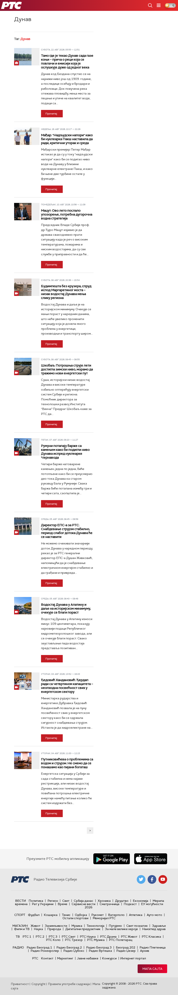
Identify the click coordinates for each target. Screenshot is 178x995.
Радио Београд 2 (69, 947)
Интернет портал (133, 958)
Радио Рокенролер (45, 951)
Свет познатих (137, 926)
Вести (20, 901)
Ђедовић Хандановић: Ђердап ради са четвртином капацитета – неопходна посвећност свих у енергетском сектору (67, 686)
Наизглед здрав (154, 929)
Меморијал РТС (104, 918)
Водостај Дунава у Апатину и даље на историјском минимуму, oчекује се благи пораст (66, 608)
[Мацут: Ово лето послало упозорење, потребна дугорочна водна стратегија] (22, 211)
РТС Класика (151, 937)
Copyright (38, 984)
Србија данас (83, 901)
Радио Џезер (126, 951)
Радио (18, 947)
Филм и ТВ (22, 929)
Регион (53, 901)
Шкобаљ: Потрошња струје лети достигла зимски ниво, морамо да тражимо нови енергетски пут (67, 369)
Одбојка (81, 915)
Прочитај (51, 113)
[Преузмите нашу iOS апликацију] (150, 858)
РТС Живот (129, 937)
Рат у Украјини (42, 904)
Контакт (47, 958)
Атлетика (135, 915)
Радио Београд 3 (99, 947)
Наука (38, 929)
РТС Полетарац (120, 940)
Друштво (122, 901)
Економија (140, 901)
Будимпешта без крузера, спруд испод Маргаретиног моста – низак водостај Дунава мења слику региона (66, 292)
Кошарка (51, 915)
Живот (35, 926)
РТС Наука (88, 937)
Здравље (159, 926)
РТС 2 (40, 937)
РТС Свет (69, 937)
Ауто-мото (154, 915)
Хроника (104, 901)
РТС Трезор (74, 940)
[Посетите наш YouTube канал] (162, 879)
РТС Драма (108, 937)
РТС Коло (53, 940)
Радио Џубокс (73, 951)
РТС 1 (27, 937)
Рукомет (97, 915)
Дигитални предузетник (83, 929)
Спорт (19, 915)
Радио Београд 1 (39, 947)
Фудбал (34, 915)
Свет (65, 901)
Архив (144, 951)
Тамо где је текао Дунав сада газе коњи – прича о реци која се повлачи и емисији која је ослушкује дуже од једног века (67, 61)
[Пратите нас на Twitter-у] (141, 879)
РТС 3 (53, 937)
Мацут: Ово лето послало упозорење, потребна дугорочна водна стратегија (66, 214)
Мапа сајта (152, 969)
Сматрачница (109, 904)
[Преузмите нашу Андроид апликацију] (111, 858)
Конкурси (109, 958)
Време (62, 904)
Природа (54, 929)
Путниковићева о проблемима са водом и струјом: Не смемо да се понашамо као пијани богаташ (67, 763)
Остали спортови (75, 918)
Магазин (20, 926)
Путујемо (115, 926)
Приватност (20, 984)
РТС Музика (96, 940)
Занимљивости (56, 926)
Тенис (66, 915)
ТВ (18, 937)
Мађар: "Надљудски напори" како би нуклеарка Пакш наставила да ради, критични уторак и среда (67, 139)
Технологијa (95, 926)
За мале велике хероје (121, 929)
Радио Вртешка (100, 951)
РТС (35, 958)
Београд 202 (125, 947)
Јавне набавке (87, 958)
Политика (36, 901)
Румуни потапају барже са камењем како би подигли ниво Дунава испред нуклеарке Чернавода (65, 452)
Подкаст (130, 904)
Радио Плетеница (153, 947)
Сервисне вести (83, 904)
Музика (76, 926)
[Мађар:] (22, 136)
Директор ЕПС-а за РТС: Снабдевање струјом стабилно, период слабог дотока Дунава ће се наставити (66, 531)
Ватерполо (116, 915)
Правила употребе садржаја (69, 984)
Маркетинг (65, 958)
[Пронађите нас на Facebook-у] (152, 879)
